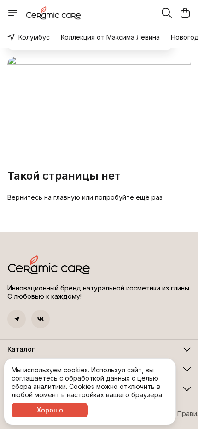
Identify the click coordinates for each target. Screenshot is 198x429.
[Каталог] (12, 12)
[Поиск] (166, 12)
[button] (16, 319)
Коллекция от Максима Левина (110, 37)
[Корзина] (185, 12)
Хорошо (50, 410)
